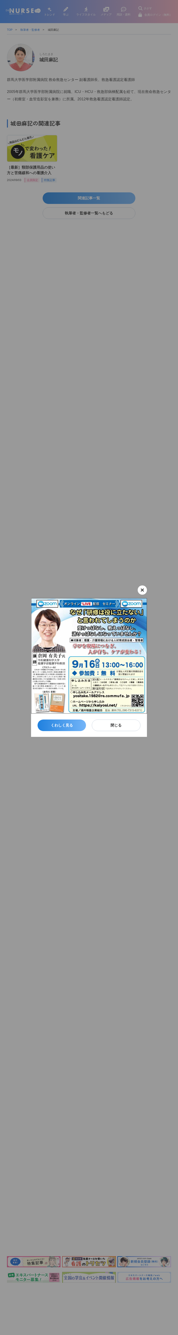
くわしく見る (62, 725)
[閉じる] (142, 590)
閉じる (116, 725)
